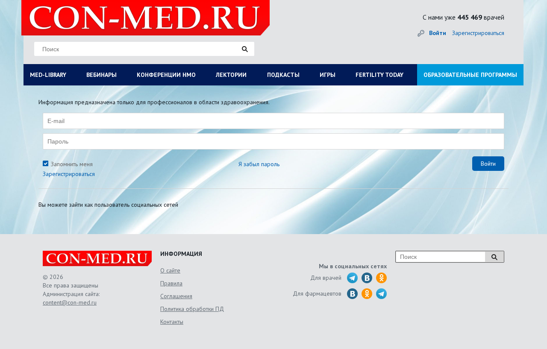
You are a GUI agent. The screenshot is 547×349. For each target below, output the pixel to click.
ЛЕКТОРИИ (231, 75)
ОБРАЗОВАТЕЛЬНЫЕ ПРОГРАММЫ (470, 75)
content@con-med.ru (70, 302)
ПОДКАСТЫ (283, 75)
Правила (171, 283)
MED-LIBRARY (48, 75)
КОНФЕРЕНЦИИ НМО (166, 75)
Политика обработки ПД (192, 309)
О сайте (170, 270)
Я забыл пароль (258, 164)
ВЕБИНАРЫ (101, 75)
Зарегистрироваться (478, 33)
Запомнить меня (72, 164)
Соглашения (176, 296)
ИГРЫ (327, 75)
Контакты (171, 322)
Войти (437, 33)
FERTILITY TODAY (379, 75)
